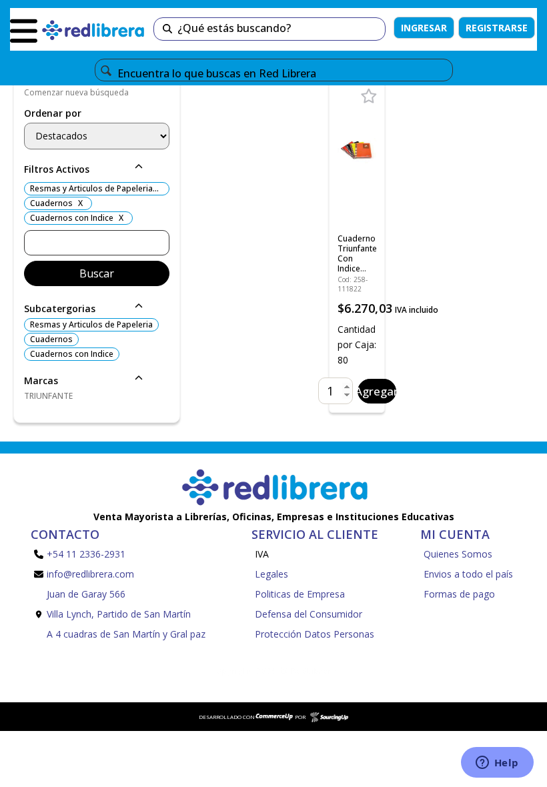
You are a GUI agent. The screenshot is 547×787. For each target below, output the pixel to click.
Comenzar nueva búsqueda (76, 92)
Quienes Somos (458, 554)
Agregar (377, 391)
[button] (96, 170)
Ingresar (424, 27)
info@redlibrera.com (90, 574)
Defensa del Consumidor (308, 614)
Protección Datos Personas (314, 634)
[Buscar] (167, 29)
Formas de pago (459, 594)
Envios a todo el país (468, 574)
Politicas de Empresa (300, 594)
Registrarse (497, 27)
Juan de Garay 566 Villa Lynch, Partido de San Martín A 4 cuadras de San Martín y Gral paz (126, 614)
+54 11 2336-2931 (86, 554)
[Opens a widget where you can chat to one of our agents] (497, 763)
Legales (271, 574)
